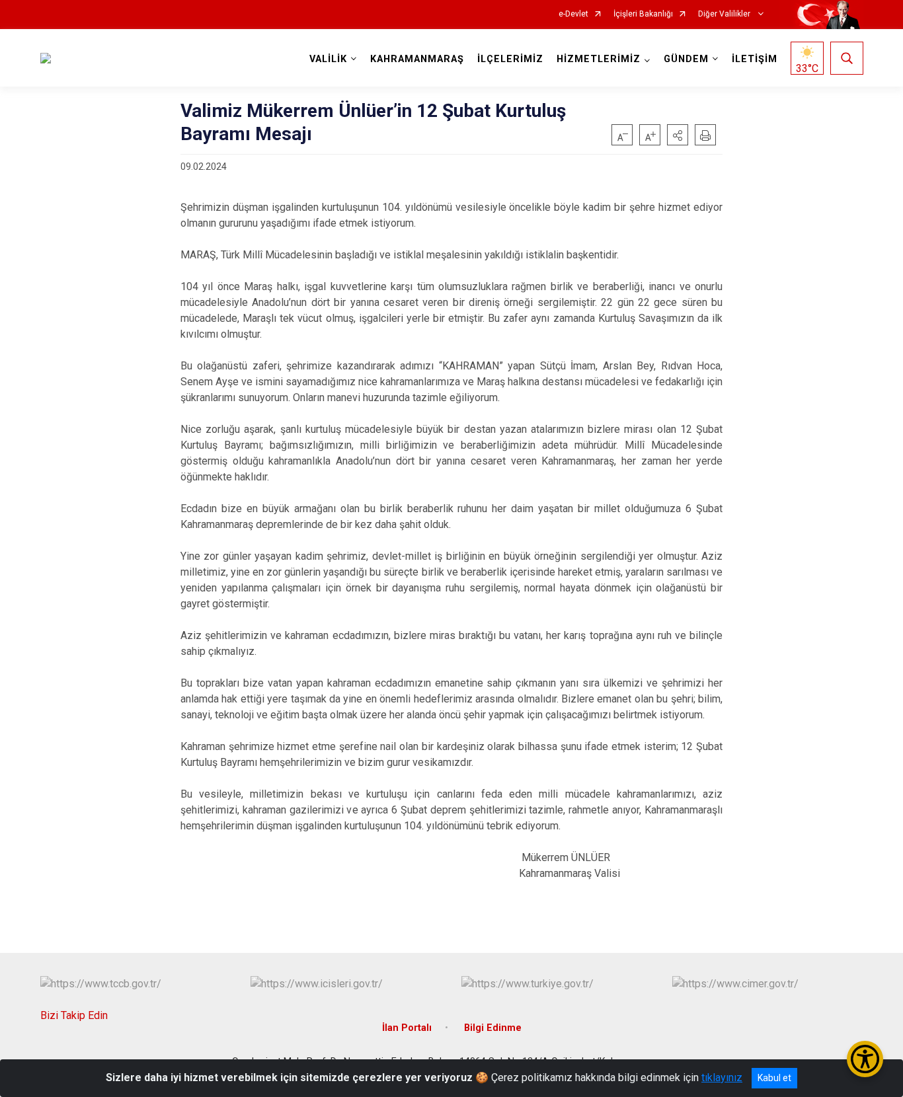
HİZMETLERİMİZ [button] (599, 59)
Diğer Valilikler (725, 14)
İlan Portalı (407, 1028)
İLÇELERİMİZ (510, 59)
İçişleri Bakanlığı (643, 14)
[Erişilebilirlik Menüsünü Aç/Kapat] (865, 1059)
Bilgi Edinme (493, 1028)
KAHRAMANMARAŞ (417, 59)
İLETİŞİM (754, 59)
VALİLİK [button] (328, 59)
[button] (677, 134)
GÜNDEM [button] (686, 59)
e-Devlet (573, 14)
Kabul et (774, 1078)
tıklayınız (721, 1077)
